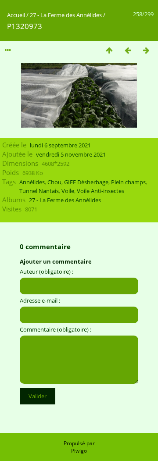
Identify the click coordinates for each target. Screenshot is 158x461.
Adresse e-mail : (40, 300)
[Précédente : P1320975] (127, 50)
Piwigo (79, 450)
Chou (54, 182)
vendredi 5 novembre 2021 (71, 154)
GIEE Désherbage (86, 182)
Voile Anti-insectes (100, 191)
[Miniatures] (109, 50)
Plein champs (128, 182)
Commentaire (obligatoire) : (55, 329)
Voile (67, 191)
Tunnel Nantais (39, 191)
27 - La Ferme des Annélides (66, 15)
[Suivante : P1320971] (146, 50)
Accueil (16, 15)
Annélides (32, 182)
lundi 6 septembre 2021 (60, 145)
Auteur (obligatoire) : (46, 271)
